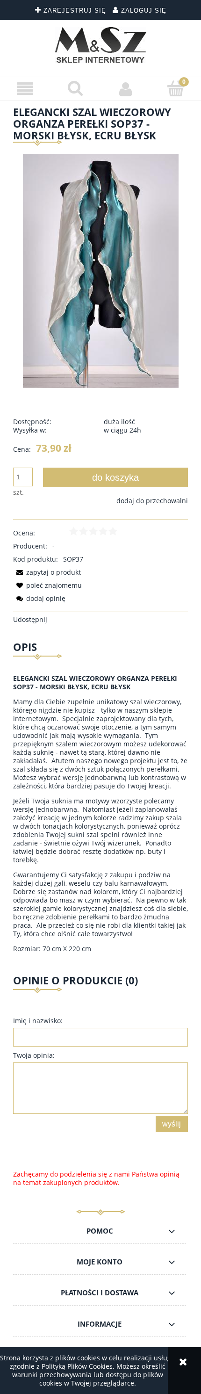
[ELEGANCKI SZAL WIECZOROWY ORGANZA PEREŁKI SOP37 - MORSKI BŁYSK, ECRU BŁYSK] (101, 269)
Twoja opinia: (34, 1055)
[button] (25, 89)
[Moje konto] (125, 89)
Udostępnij (30, 619)
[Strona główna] (100, 45)
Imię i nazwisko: (38, 1020)
